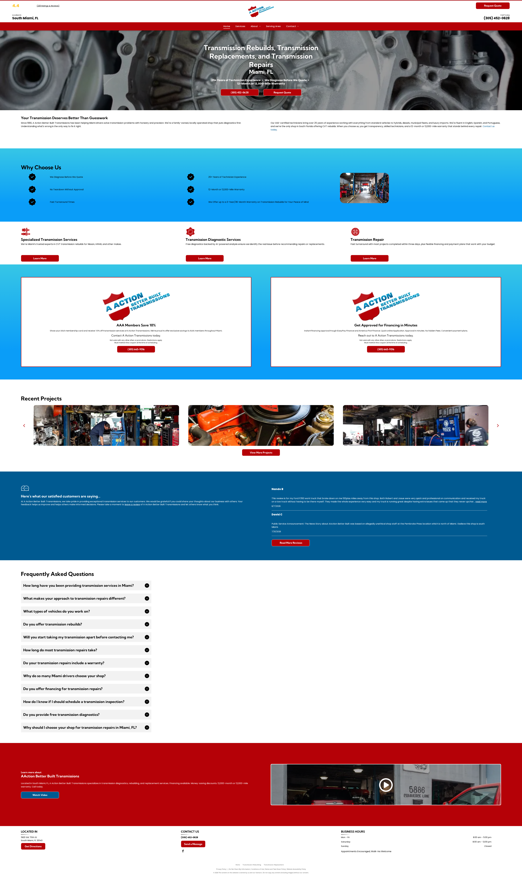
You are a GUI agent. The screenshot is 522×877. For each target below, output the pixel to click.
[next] (498, 425)
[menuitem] (227, 26)
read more (481, 501)
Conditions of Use (257, 869)
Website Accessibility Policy (296, 869)
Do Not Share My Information (239, 869)
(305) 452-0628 (497, 18)
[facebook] (183, 851)
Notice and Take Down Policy (275, 869)
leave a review (132, 504)
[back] (24, 425)
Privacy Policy (221, 869)
